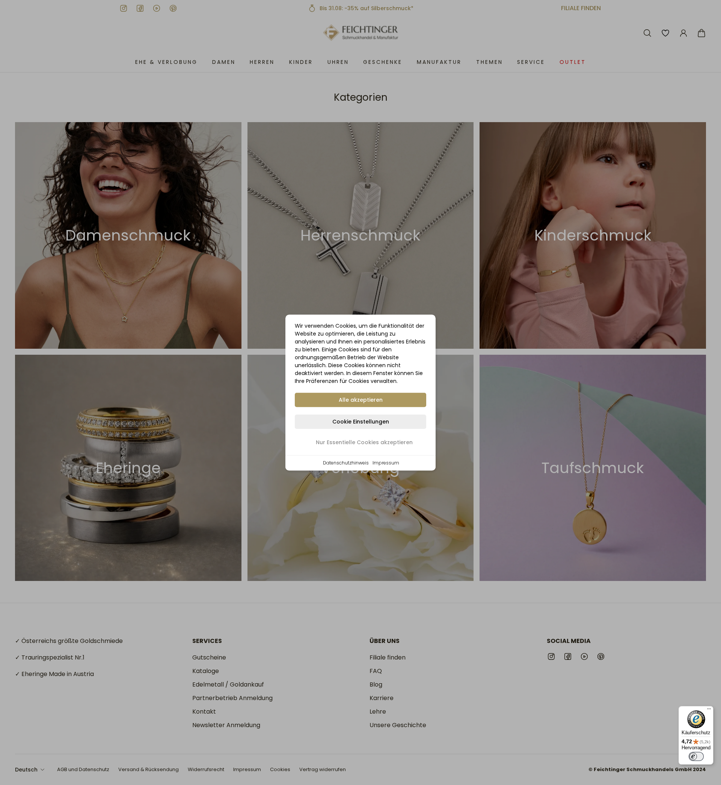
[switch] (696, 756)
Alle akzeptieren (361, 400)
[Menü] (708, 710)
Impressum (386, 463)
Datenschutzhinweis (346, 463)
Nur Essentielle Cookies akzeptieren (364, 442)
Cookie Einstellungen (360, 421)
